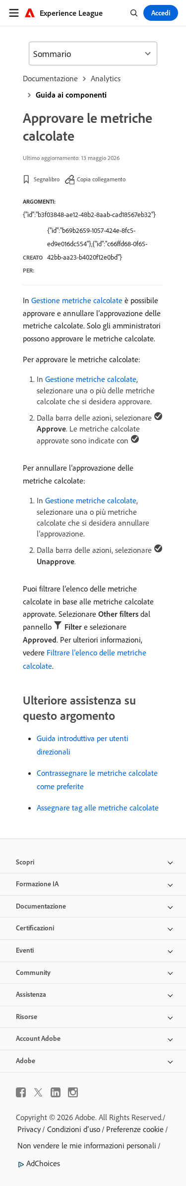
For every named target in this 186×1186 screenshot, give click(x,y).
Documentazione (50, 78)
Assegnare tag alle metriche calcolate (98, 807)
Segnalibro (47, 179)
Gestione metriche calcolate (77, 300)
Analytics (106, 78)
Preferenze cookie (135, 1129)
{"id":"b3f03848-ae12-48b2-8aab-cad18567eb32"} (89, 214)
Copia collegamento (101, 179)
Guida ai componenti (71, 95)
